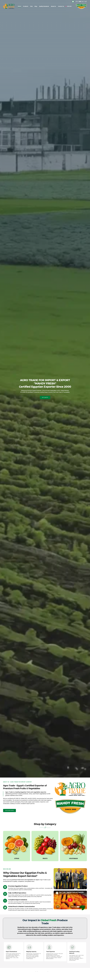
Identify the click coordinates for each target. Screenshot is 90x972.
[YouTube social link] (80, 1)
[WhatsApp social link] (84, 1)
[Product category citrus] (16, 846)
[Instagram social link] (78, 1)
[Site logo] (9, 6)
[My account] (73, 1)
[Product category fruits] (45, 846)
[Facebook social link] (76, 1)
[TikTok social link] (86, 1)
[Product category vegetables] (73, 846)
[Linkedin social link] (82, 1)
